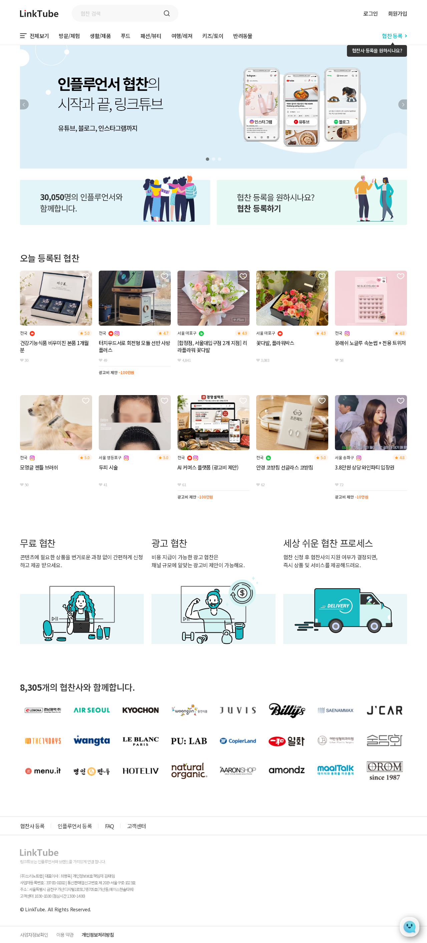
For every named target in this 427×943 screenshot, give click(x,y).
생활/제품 (100, 36)
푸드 (125, 36)
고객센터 (136, 826)
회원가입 (397, 13)
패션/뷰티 (150, 36)
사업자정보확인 (34, 934)
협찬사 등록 (32, 826)
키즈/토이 (212, 36)
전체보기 (39, 36)
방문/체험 (69, 36)
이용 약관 (64, 934)
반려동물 (242, 36)
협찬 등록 (392, 36)
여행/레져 (181, 36)
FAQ (109, 826)
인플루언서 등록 (74, 826)
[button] (24, 104)
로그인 (370, 13)
